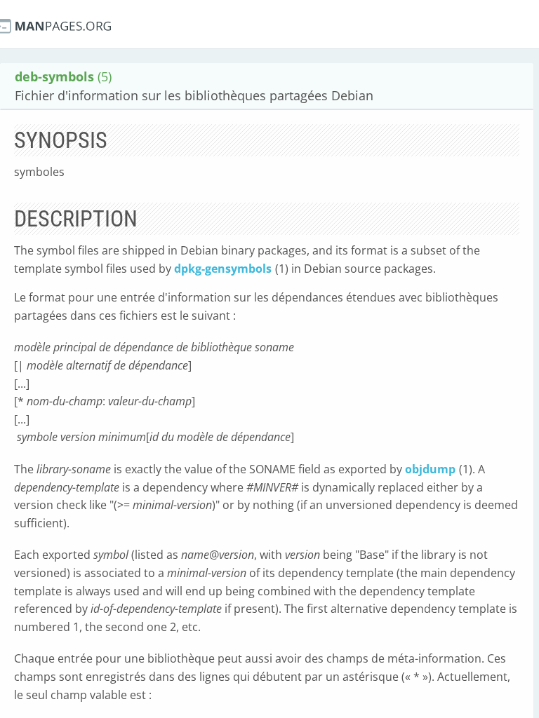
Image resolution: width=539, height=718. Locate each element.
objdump (430, 469)
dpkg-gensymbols (223, 268)
